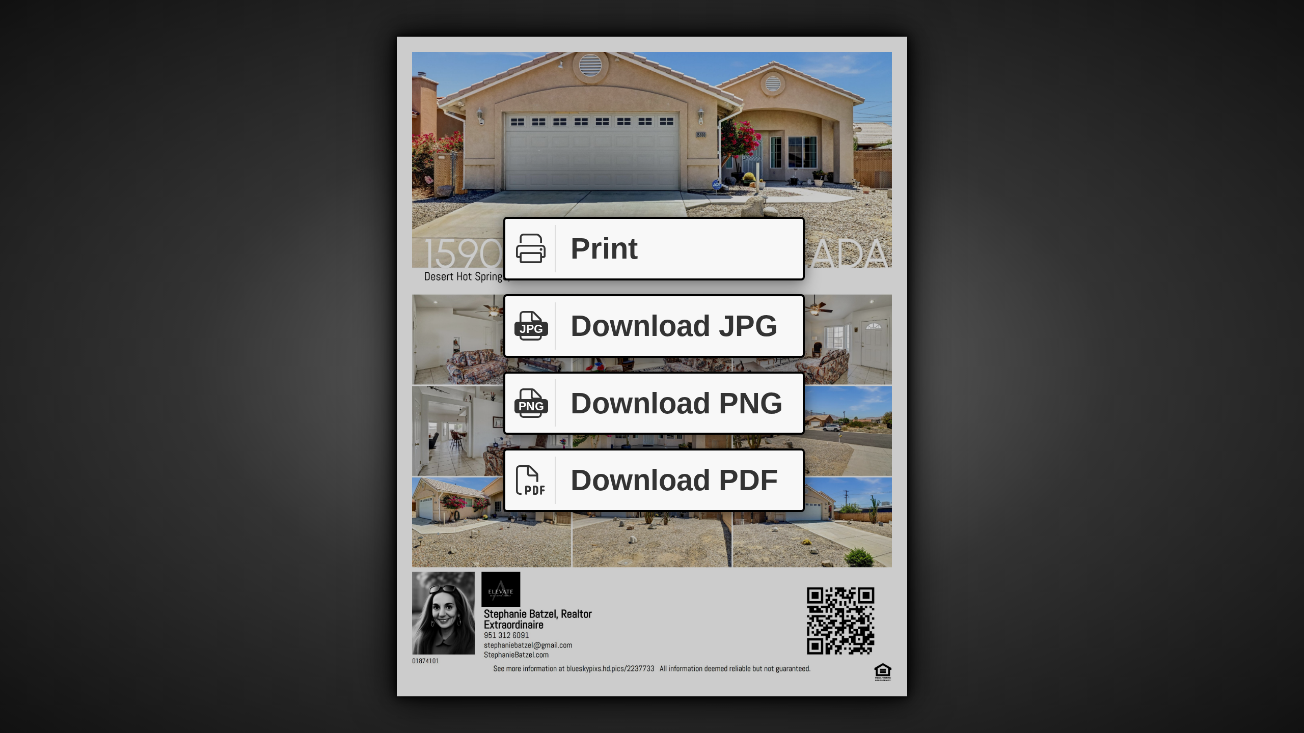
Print (604, 248)
